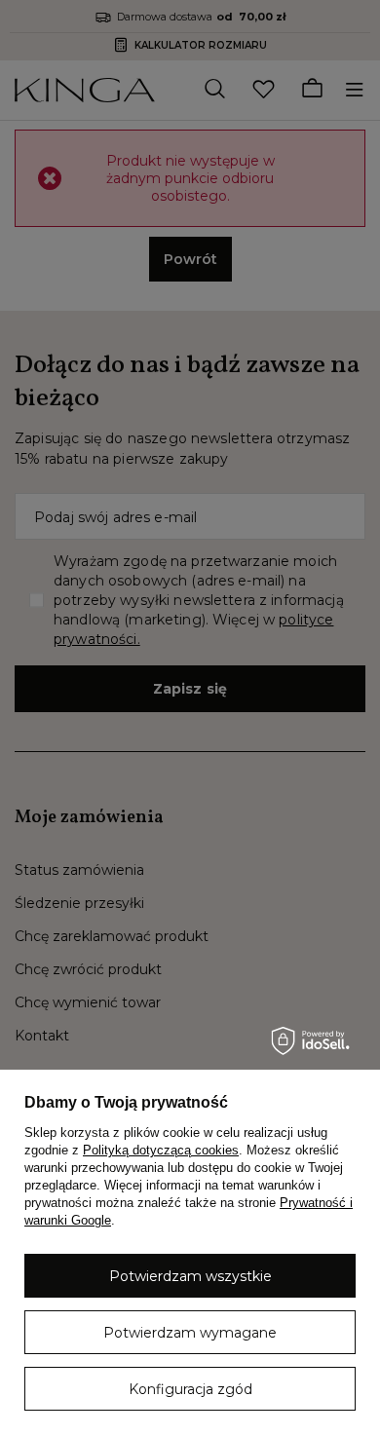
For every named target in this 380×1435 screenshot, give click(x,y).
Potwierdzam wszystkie (190, 1276)
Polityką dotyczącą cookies (161, 1150)
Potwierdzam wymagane (190, 1332)
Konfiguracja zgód (190, 1389)
